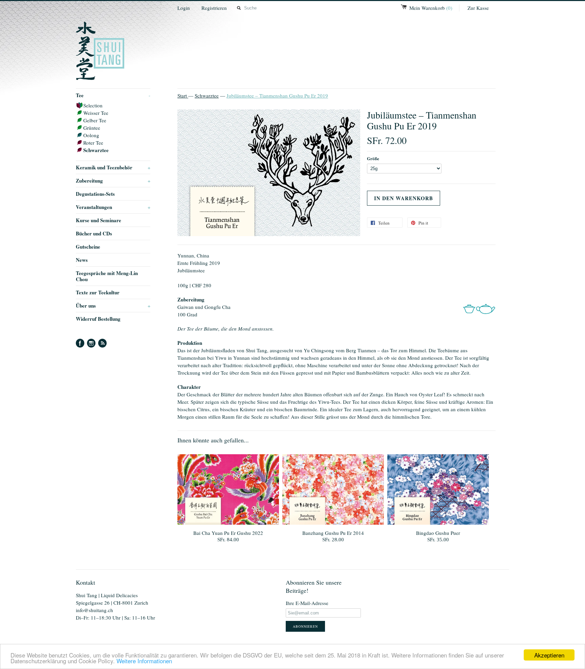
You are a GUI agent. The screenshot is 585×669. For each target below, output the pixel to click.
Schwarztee (96, 150)
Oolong (91, 135)
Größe (373, 158)
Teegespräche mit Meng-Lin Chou (107, 276)
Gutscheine (88, 246)
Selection (93, 105)
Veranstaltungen (113, 207)
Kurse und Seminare (98, 220)
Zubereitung (113, 180)
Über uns (113, 305)
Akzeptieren (549, 655)
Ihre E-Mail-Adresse (307, 603)
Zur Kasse (478, 7)
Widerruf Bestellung (98, 318)
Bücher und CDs (94, 233)
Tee (113, 95)
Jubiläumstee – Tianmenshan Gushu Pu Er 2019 (277, 95)
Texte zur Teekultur (98, 292)
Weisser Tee (95, 112)
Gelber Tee (94, 120)
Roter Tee (93, 142)
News (82, 260)
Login (183, 7)
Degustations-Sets (95, 193)
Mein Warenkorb (430, 7)
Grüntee (91, 127)
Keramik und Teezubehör (113, 167)
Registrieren (214, 7)
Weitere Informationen (144, 660)
